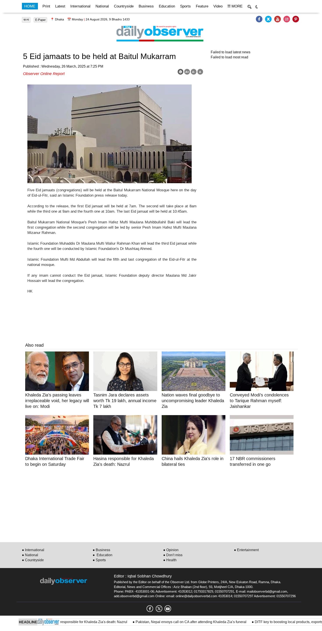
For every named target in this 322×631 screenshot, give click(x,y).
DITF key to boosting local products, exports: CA (278, 622)
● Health (170, 560)
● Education (102, 555)
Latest (60, 6)
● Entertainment (246, 550)
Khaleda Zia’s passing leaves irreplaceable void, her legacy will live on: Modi (57, 401)
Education (167, 6)
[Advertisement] (156, 503)
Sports (185, 6)
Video (218, 6)
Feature (202, 6)
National (102, 6)
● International (33, 550)
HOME (29, 6)
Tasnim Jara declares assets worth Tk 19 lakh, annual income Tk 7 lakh (124, 401)
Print (46, 6)
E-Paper (40, 20)
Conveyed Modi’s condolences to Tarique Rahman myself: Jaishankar (259, 401)
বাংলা (26, 20)
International (80, 6)
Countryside (124, 6)
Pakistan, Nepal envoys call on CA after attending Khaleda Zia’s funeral (177, 622)
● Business (101, 550)
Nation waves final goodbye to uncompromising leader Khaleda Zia (193, 401)
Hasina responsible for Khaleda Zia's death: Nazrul (74, 622)
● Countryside (33, 560)
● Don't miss (172, 555)
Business (146, 6)
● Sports (99, 560)
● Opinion (171, 550)
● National (30, 555)
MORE (236, 6)
